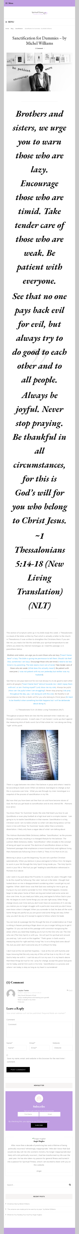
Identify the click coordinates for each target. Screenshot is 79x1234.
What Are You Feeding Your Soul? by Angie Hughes (24, 1215)
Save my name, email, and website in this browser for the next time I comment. (36, 1060)
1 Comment (39, 48)
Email (32, 1043)
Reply (71, 990)
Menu (11, 22)
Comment (10, 1019)
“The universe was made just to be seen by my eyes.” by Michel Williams (31, 1209)
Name (9, 1043)
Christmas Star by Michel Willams (18, 1204)
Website (56, 1043)
